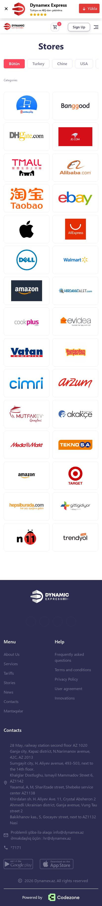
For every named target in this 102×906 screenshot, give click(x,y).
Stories (9, 682)
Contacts (11, 701)
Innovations (65, 697)
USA (84, 63)
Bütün (14, 63)
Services (11, 663)
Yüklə (92, 8)
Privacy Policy (66, 679)
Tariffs (9, 673)
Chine (62, 63)
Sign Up (79, 27)
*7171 (16, 847)
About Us (12, 654)
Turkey (38, 63)
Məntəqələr (13, 710)
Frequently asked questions (69, 657)
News (8, 692)
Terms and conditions (73, 669)
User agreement (68, 688)
